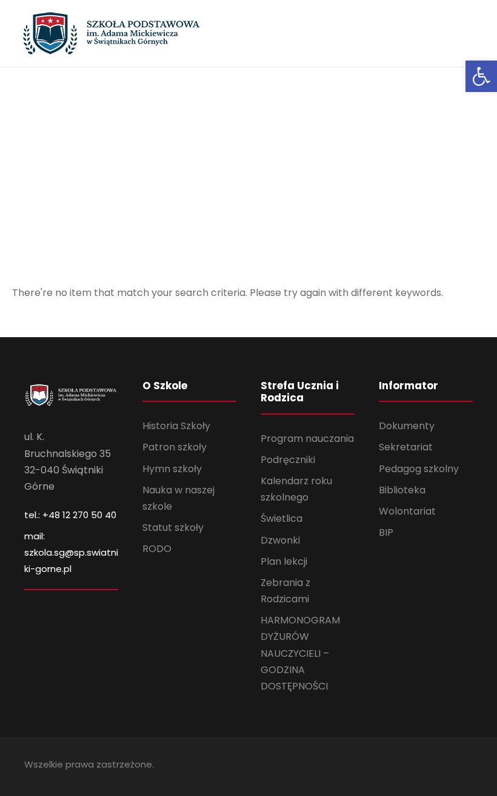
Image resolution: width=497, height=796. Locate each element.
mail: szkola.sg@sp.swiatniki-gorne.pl (71, 552)
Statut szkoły (173, 528)
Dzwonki (280, 540)
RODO (157, 549)
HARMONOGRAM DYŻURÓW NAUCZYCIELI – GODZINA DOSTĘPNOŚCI (300, 653)
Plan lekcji (284, 561)
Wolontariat (407, 511)
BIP (386, 532)
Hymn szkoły (172, 469)
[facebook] (468, 766)
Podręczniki (288, 460)
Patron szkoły (174, 447)
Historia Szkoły (176, 426)
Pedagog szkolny (419, 469)
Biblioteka (402, 490)
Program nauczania (307, 439)
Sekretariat (406, 447)
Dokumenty (407, 426)
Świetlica (281, 518)
